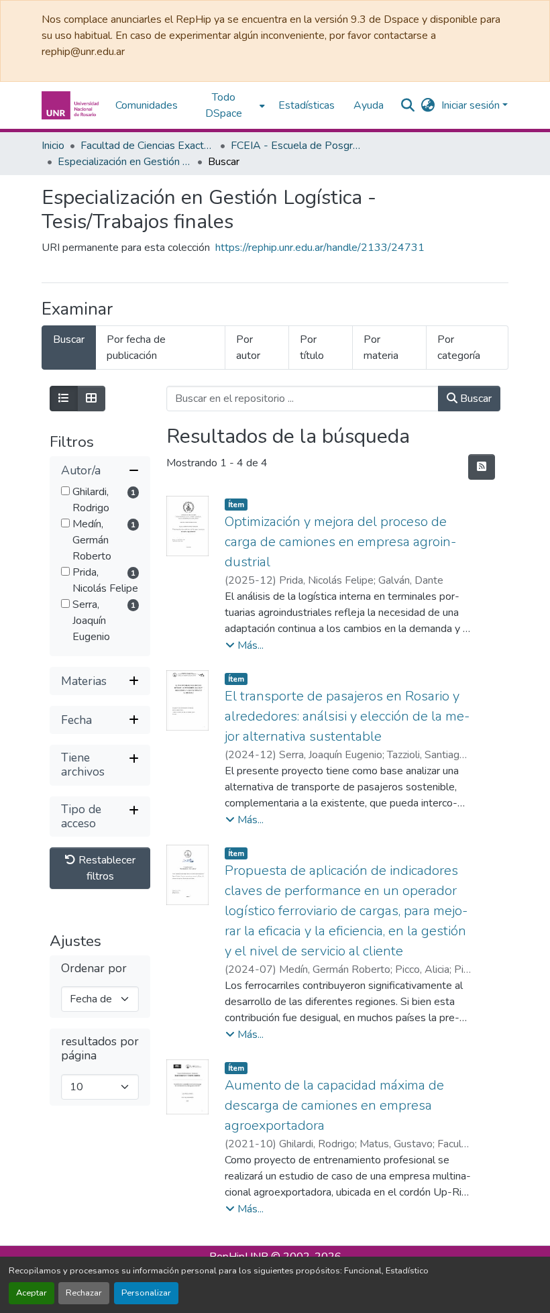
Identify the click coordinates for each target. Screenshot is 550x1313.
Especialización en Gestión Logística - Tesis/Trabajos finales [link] (125, 161)
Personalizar (146, 1293)
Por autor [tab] (248, 347)
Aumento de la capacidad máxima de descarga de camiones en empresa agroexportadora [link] (334, 1105)
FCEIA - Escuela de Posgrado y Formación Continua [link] (298, 145)
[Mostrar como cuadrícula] (91, 398)
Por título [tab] (312, 347)
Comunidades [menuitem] (146, 105)
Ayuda (368, 105)
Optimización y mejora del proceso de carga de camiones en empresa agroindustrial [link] (340, 542)
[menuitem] (228, 105)
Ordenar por (94, 968)
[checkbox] (65, 490)
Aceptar (31, 1293)
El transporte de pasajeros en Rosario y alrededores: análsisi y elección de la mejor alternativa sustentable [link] (347, 716)
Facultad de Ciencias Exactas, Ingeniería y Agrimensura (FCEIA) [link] (147, 145)
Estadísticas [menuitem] (306, 105)
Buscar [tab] (69, 339)
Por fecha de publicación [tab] (136, 347)
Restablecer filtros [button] (105, 868)
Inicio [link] (53, 145)
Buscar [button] (474, 398)
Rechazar (84, 1293)
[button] (72, 105)
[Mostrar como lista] (64, 398)
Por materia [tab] (381, 347)
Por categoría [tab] (458, 347)
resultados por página (100, 1049)
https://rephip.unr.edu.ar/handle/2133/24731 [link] (320, 247)
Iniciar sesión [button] (471, 105)
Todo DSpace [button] (223, 105)
